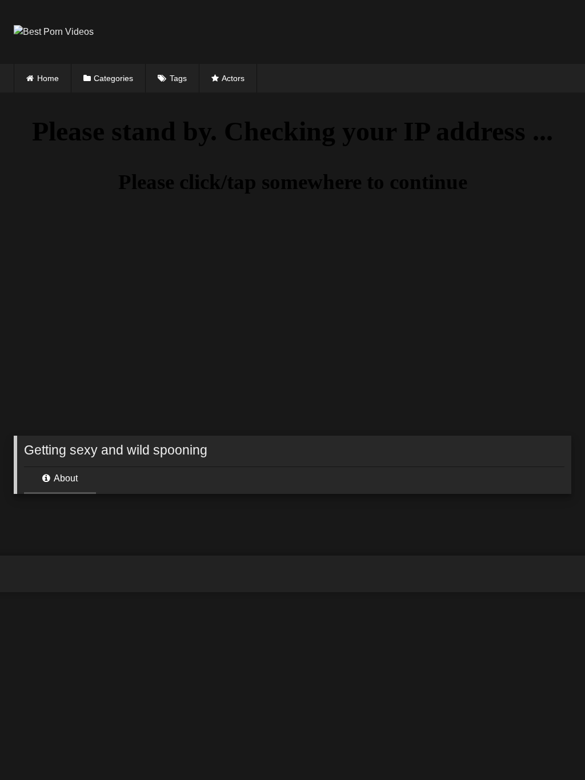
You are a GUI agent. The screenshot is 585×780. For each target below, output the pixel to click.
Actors (233, 78)
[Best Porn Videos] (240, 32)
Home (48, 78)
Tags (178, 78)
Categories (113, 78)
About (65, 478)
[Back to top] (549, 746)
